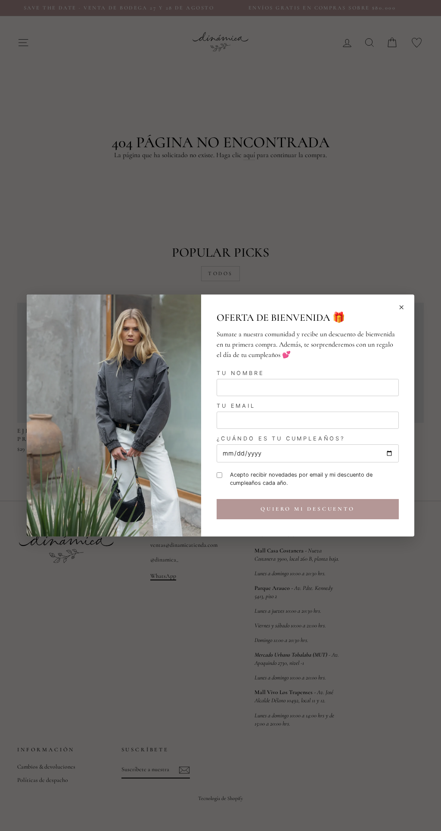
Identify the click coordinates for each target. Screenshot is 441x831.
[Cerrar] (401, 307)
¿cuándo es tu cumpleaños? (281, 438)
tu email (236, 406)
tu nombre (240, 373)
